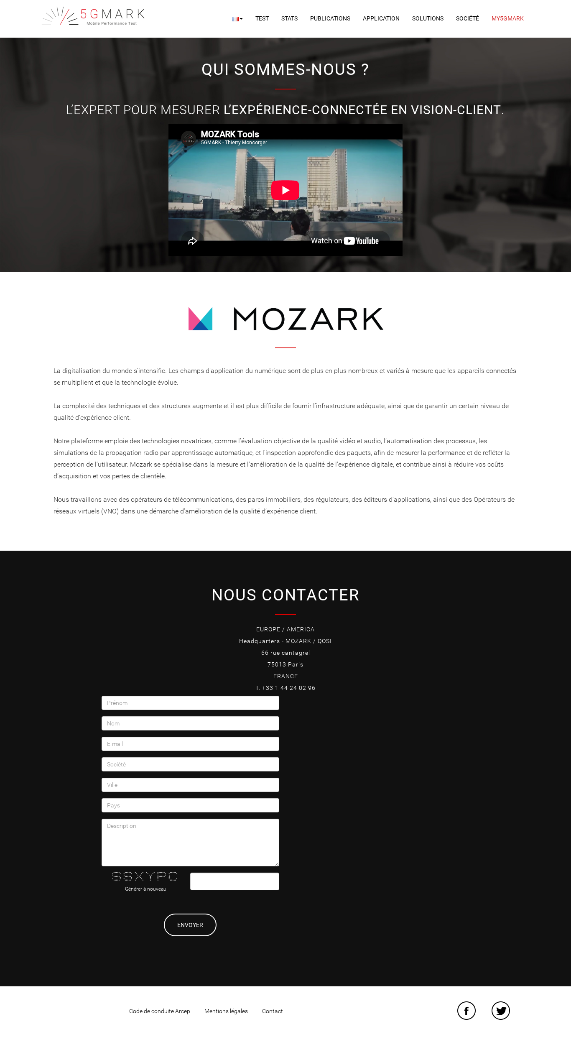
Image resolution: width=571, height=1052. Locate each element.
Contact (272, 1011)
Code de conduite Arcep (159, 1011)
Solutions (428, 18)
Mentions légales (226, 1011)
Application (381, 18)
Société (467, 18)
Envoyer (190, 925)
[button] (237, 18)
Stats (289, 18)
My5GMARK (508, 18)
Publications (330, 18)
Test (262, 18)
